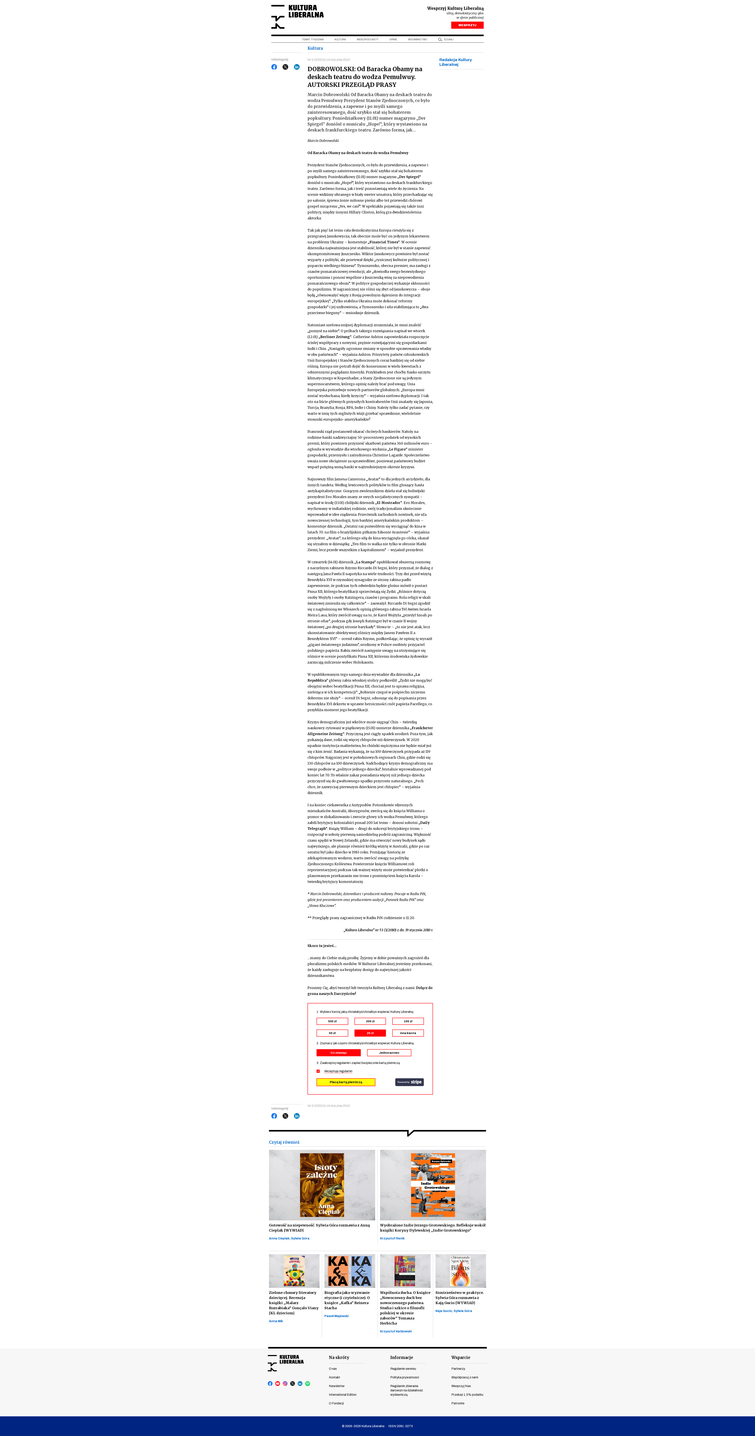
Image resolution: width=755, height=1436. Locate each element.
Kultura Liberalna (297, 17)
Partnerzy (458, 1368)
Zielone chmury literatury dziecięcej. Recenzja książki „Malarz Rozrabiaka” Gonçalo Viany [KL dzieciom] (294, 1302)
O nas (333, 1368)
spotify (307, 1383)
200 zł (370, 1021)
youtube (277, 1383)
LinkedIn (297, 67)
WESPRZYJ (467, 25)
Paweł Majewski (336, 1316)
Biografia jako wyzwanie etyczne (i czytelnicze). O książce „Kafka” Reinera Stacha (347, 1300)
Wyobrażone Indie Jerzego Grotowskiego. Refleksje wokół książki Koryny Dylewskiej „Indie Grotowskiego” (433, 1228)
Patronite (457, 1403)
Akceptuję (338, 1071)
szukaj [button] (448, 39)
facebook (270, 1383)
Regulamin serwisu (403, 1368)
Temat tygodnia (313, 39)
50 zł (332, 1033)
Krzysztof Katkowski (396, 1331)
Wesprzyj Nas (461, 1386)
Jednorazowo (389, 1052)
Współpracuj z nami (464, 1377)
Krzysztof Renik (392, 1238)
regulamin (345, 1071)
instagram (285, 1383)
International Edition (342, 1394)
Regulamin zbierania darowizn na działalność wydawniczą (406, 1390)
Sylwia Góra (300, 1238)
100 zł (408, 1021)
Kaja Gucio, (445, 1311)
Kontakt (334, 1377)
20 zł (370, 1033)
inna (408, 1033)
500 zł (332, 1021)
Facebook (274, 67)
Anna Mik (276, 1321)
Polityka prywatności (404, 1377)
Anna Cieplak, (280, 1238)
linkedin (300, 1383)
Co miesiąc (339, 1052)
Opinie (393, 39)
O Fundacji (336, 1403)
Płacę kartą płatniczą (346, 1082)
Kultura (340, 39)
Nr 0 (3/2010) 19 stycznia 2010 (329, 59)
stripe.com (409, 1082)
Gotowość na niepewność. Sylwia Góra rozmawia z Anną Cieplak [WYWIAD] (319, 1228)
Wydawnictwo (417, 39)
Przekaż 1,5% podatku (467, 1394)
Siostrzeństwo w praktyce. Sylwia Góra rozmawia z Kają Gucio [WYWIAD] (460, 1297)
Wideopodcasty (367, 39)
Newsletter (337, 1386)
